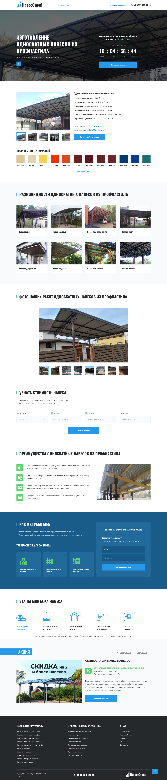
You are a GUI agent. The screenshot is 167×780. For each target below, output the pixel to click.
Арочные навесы (75, 752)
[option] (83, 116)
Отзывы (123, 738)
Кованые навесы (23, 752)
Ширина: (58, 413)
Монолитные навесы (25, 755)
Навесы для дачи (75, 742)
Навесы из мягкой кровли (28, 738)
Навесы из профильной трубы (29, 745)
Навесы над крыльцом (78, 738)
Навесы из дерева (24, 748)
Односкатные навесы (77, 745)
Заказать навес (118, 65)
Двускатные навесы (76, 748)
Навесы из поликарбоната (28, 731)
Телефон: (124, 413)
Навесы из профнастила (27, 759)
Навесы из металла (24, 762)
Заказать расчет (101, 701)
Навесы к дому (74, 735)
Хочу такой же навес (89, 137)
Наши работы (126, 735)
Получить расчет (83, 430)
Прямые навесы (75, 755)
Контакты (124, 745)
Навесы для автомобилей (79, 731)
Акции (122, 742)
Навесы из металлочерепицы (29, 742)
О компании (125, 731)
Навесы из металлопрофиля (28, 735)
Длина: (91, 413)
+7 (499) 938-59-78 (142, 5)
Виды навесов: (22, 413)
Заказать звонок (123, 567)
